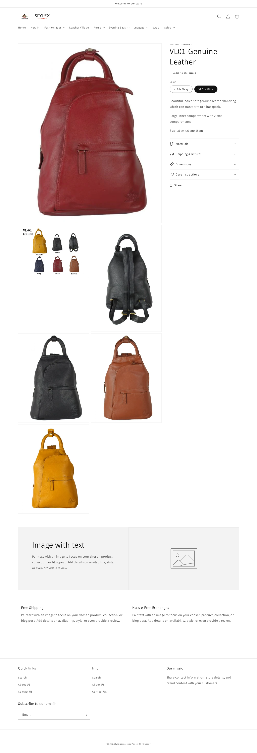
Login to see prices (184, 72)
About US (24, 684)
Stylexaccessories (122, 744)
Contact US (25, 691)
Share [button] (178, 185)
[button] (54, 27)
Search (22, 677)
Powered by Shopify (141, 744)
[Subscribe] (85, 714)
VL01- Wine (206, 89)
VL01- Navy (181, 89)
